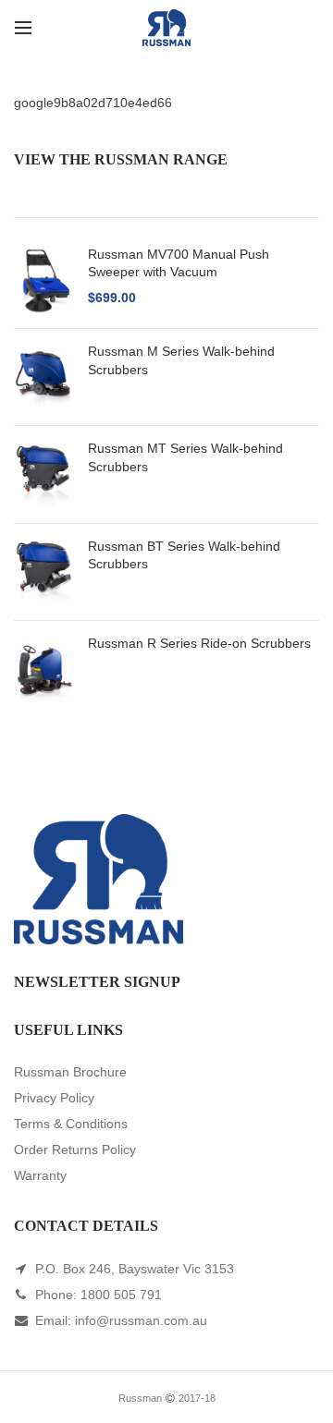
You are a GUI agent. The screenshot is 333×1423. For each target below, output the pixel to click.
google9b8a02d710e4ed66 (93, 102)
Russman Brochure (70, 1071)
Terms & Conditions (71, 1123)
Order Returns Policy (75, 1149)
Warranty (40, 1175)
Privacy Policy (54, 1097)
